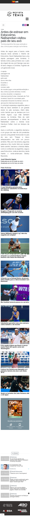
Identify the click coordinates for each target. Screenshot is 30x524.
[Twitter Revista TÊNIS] (28, 25)
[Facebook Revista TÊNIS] (23, 25)
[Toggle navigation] (3, 25)
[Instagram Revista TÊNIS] (25, 25)
